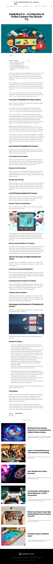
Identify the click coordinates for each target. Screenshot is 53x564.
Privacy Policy (26, 557)
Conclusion (12, 69)
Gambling (26, 11)
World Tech (19, 6)
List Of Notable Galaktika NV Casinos (16, 65)
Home (7, 6)
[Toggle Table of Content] (28, 61)
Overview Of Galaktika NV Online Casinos (17, 62)
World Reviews (12, 6)
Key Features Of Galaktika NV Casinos (17, 63)
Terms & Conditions (18, 557)
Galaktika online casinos (37, 126)
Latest (31, 6)
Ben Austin (32, 518)
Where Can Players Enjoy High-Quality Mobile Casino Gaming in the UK (39, 514)
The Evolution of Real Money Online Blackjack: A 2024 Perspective (38, 493)
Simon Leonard (32, 497)
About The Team (38, 6)
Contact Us (44, 6)
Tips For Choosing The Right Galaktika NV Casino (19, 66)
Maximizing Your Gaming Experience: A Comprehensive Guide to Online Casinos (39, 430)
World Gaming (26, 6)
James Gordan (15, 55)
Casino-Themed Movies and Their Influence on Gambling (38, 451)
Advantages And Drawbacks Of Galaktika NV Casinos (19, 67)
